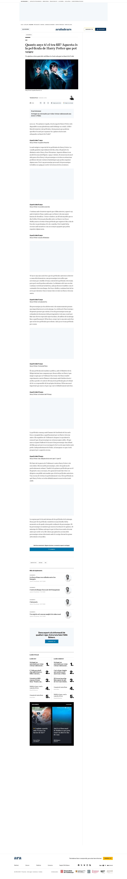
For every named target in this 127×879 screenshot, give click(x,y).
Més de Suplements (36, 570)
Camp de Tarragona (59, 24)
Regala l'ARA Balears (64, 865)
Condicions (35, 871)
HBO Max (40, 562)
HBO (45, 562)
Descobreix (35, 704)
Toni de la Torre (34, 97)
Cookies (40, 871)
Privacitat (23, 871)
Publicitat (38, 865)
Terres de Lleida (68, 24)
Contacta (50, 865)
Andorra (42, 24)
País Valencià (37, 24)
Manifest (16, 865)
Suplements (29, 34)
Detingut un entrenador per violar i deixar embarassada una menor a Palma (51, 115)
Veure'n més (69, 704)
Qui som (27, 865)
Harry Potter (33, 562)
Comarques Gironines (50, 24)
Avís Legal (29, 871)
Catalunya (26, 24)
